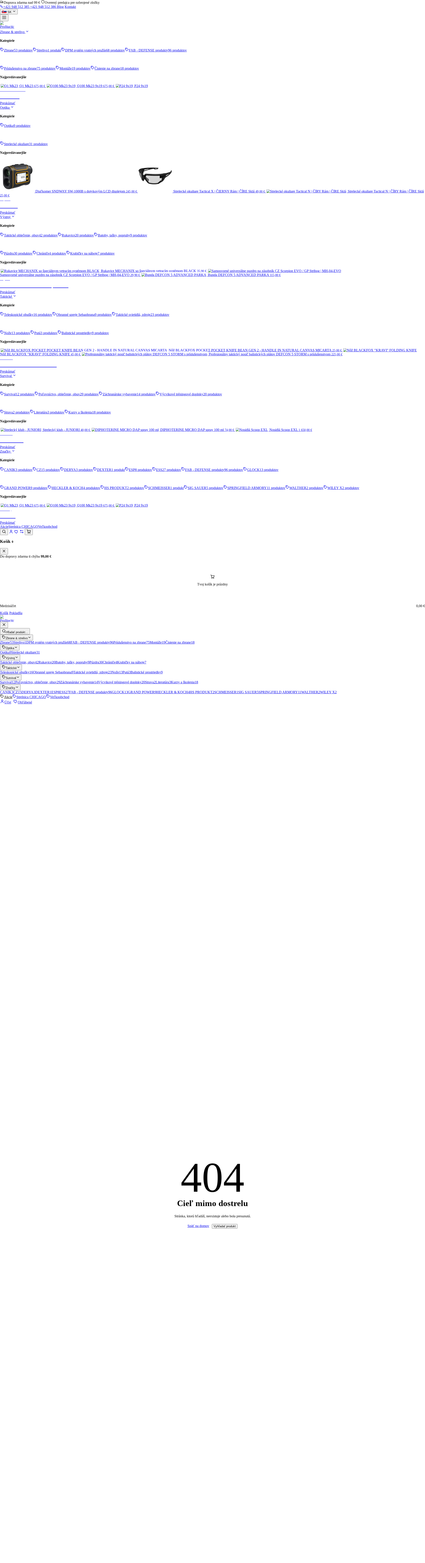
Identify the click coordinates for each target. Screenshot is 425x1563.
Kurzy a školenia (184, 682)
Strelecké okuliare (25, 652)
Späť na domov (198, 1226)
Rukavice (47, 662)
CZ (17, 692)
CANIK (6, 692)
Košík (4, 613)
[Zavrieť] (4, 551)
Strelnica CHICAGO (23, 526)
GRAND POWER (142, 692)
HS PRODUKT (202, 692)
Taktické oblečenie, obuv (19, 662)
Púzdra (96, 662)
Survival (6, 376)
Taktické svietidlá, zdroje (92, 672)
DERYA (28, 692)
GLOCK (120, 692)
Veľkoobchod (47, 526)
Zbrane (7, 642)
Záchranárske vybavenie (79, 682)
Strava (150, 682)
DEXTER (43, 692)
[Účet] (11, 532)
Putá (127, 672)
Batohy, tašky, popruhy (72, 662)
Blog (60, 7)
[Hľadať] (4, 532)
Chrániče (110, 662)
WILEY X (328, 692)
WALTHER (310, 692)
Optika (5, 107)
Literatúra (163, 682)
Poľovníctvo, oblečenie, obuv (37, 682)
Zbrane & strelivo (12, 32)
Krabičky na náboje (131, 662)
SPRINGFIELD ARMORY (280, 692)
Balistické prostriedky (147, 672)
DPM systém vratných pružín (48, 642)
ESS (64, 692)
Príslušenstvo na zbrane (131, 642)
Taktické (6, 296)
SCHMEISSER (226, 692)
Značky (6, 451)
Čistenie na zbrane (180, 642)
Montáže (157, 642)
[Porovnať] (21, 532)
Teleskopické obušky (16, 672)
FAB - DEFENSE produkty (92, 642)
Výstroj (5, 217)
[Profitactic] (212, 25)
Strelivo (20, 642)
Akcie (4, 526)
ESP (55, 692)
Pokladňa (15, 613)
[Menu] (4, 17)
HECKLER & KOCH (173, 692)
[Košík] (29, 532)
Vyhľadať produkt (225, 1226)
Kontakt (70, 7)
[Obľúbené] (16, 532)
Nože (117, 672)
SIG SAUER (248, 692)
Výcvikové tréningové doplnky (121, 682)
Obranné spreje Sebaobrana (53, 672)
